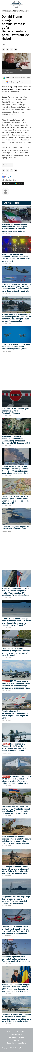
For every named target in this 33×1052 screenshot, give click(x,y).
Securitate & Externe (18, 10)
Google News (9, 177)
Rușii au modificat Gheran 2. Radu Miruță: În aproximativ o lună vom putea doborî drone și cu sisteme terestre (14, 747)
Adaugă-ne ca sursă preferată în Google (18, 77)
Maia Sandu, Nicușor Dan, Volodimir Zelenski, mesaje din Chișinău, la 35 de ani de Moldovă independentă (16, 257)
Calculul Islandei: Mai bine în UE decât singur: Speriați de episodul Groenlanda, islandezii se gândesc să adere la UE (16, 499)
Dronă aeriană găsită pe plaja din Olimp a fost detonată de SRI (15, 527)
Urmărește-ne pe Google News (18, 82)
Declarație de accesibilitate (16, 1043)
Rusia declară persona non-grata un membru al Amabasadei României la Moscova (15, 411)
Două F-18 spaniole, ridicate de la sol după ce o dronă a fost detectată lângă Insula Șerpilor (16, 346)
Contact (16, 1040)
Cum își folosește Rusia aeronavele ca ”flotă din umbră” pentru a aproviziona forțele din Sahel (15, 714)
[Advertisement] (16, 371)
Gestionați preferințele (16, 1037)
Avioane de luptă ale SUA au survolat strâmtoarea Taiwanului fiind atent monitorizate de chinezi (16, 959)
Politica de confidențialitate (16, 1032)
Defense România (6, 10)
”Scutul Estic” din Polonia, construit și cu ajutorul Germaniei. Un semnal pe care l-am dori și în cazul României (16, 651)
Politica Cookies (16, 1035)
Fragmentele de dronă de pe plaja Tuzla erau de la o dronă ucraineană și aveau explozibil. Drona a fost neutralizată (16, 900)
